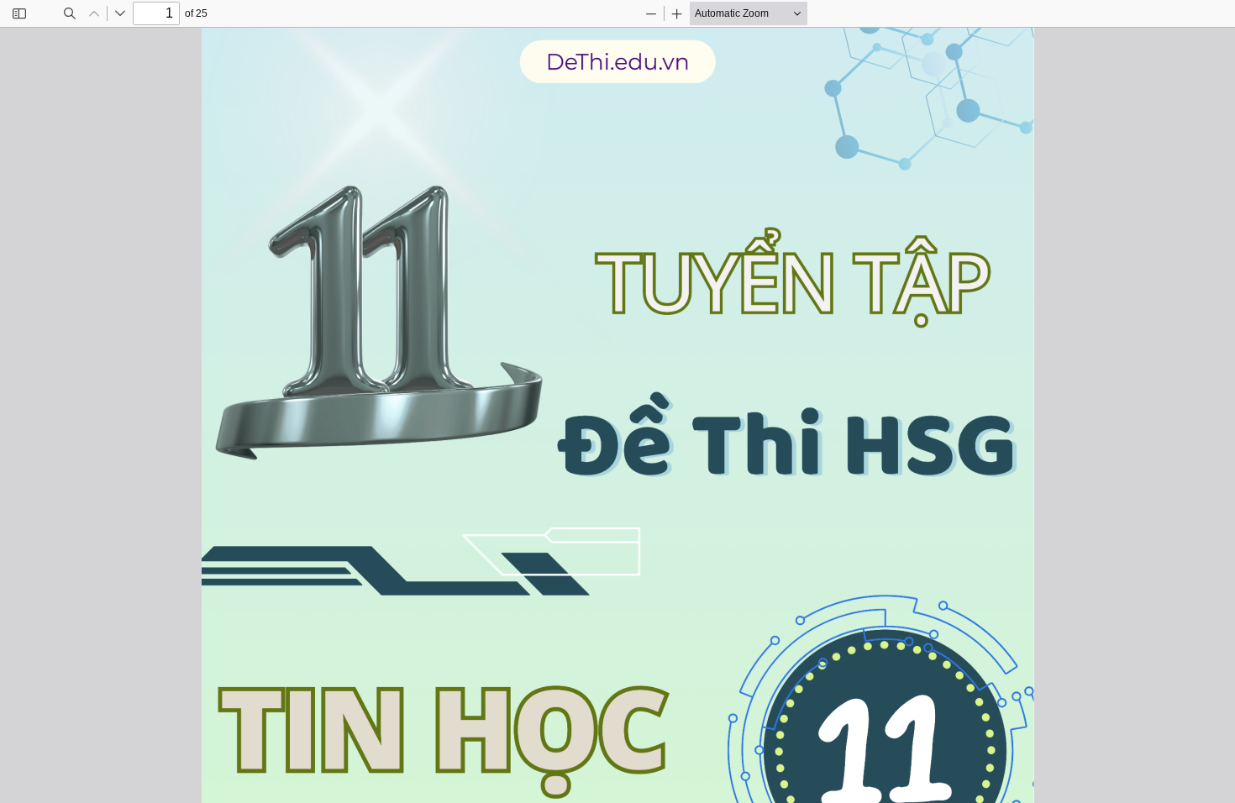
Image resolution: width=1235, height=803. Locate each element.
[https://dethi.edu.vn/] (618, 88)
